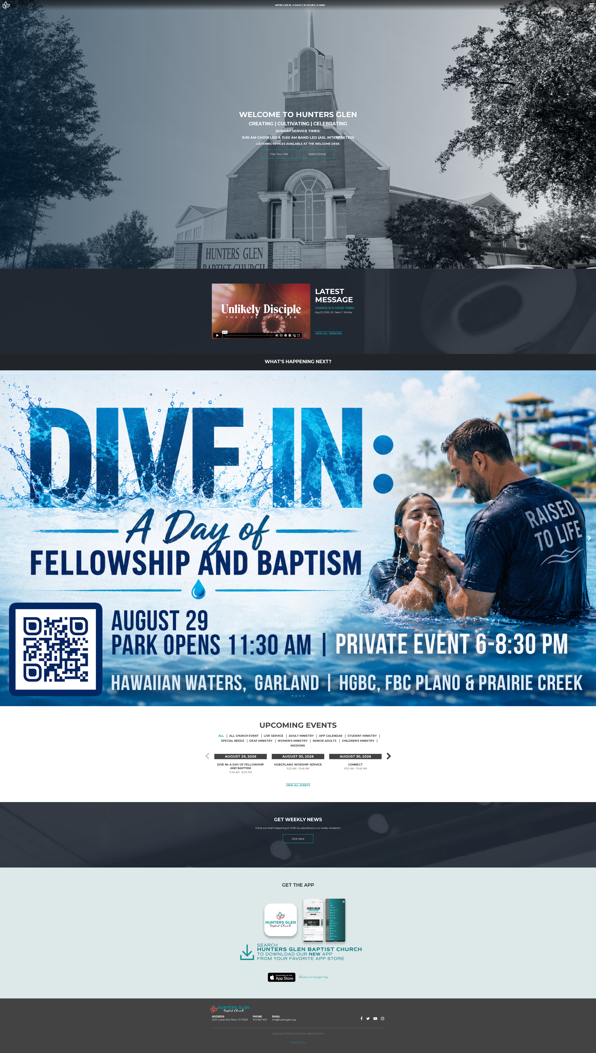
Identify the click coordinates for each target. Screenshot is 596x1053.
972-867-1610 (260, 1019)
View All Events (298, 785)
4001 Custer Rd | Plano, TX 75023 (230, 1019)
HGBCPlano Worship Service (298, 764)
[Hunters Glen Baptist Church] (6, 5)
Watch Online (317, 154)
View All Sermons (328, 333)
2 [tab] (296, 696)
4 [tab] (304, 696)
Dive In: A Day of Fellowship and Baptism (240, 766)
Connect (355, 764)
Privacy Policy (298, 1042)
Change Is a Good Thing (334, 308)
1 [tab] (292, 696)
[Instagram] (382, 1018)
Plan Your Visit (279, 154)
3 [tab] (300, 696)
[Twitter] (368, 1018)
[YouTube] (375, 1018)
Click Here (298, 838)
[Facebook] (361, 1018)
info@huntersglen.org (284, 1019)
